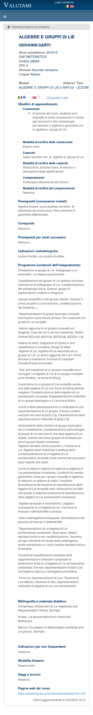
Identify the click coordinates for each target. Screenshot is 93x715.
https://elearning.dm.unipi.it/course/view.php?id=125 (51, 693)
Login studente (64, 2)
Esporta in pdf (58, 98)
